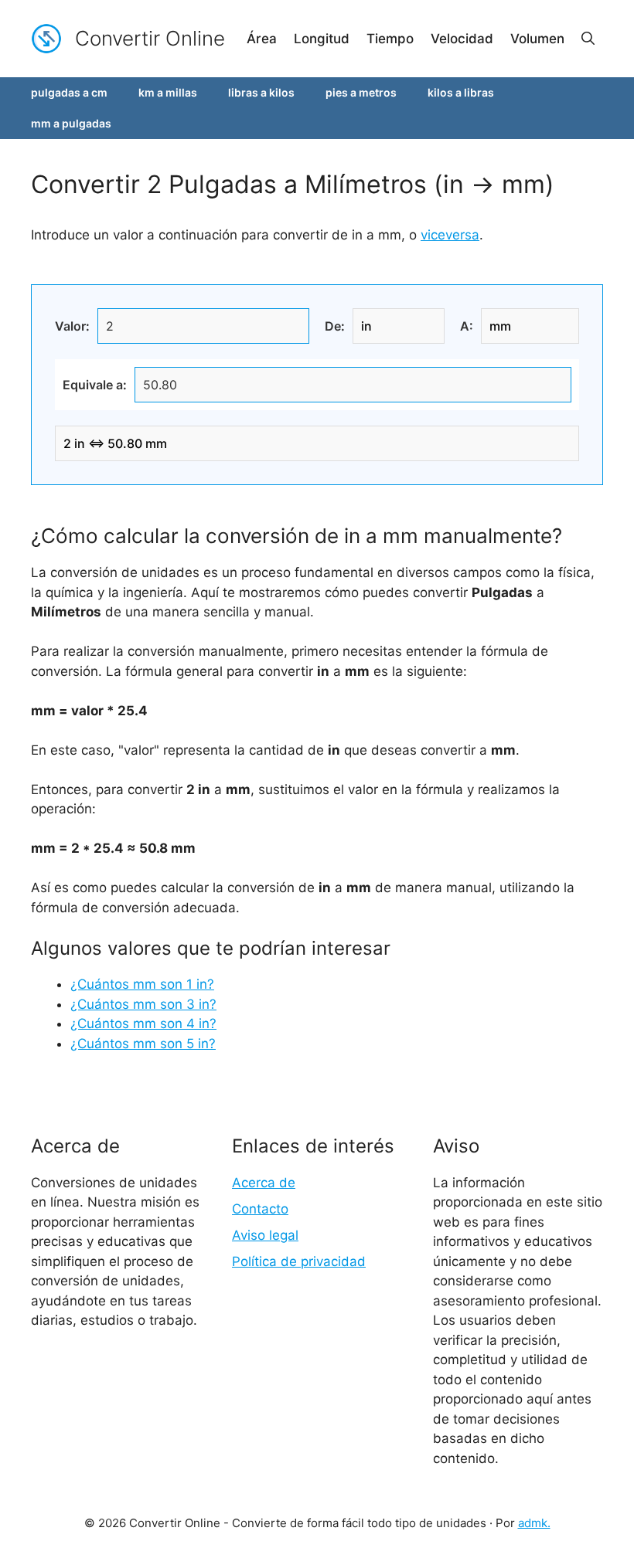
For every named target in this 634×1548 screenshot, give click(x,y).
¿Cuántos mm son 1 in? (142, 984)
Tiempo (390, 38)
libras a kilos (261, 92)
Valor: (72, 326)
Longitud (321, 38)
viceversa (450, 235)
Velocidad (462, 38)
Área (262, 38)
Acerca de (263, 1182)
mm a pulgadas (71, 123)
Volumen (537, 38)
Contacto (260, 1209)
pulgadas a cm (69, 92)
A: (466, 326)
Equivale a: (95, 384)
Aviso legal (265, 1235)
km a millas (167, 92)
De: (335, 326)
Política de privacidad (299, 1261)
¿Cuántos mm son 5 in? (143, 1043)
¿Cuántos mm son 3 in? (143, 1004)
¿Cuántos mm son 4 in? (143, 1023)
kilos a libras (461, 92)
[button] (588, 38)
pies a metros (361, 92)
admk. (534, 1523)
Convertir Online (150, 38)
